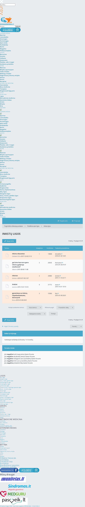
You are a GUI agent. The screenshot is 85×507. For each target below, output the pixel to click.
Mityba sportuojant (5, 448)
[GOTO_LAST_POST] (61, 254)
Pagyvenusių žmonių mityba (7, 451)
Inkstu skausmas (18, 254)
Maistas (2, 446)
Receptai (2, 456)
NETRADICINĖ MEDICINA (6, 83)
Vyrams (2, 409)
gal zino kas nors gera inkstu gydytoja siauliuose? (20, 264)
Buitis (1, 438)
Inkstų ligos (47, 226)
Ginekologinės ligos (5, 384)
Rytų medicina (3, 422)
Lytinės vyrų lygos (4, 386)
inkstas (15, 276)
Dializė (14, 284)
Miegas (1, 417)
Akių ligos (2, 377)
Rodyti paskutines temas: (23, 308)
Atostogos (2, 431)
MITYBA (2, 66)
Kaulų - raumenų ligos (5, 389)
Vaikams (2, 411)
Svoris (1, 454)
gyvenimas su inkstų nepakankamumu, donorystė (19, 295)
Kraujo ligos (3, 391)
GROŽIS (2, 52)
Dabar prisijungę (10, 333)
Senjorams (2, 412)
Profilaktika (3, 436)
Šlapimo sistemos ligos (5, 399)
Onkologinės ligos (4, 394)
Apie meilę (2, 434)
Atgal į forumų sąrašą (11, 326)
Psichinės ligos (3, 396)
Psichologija (3, 433)
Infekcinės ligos (4, 404)
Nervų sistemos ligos (5, 392)
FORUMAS (3, 107)
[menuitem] (76, 220)
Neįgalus (2, 439)
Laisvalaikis (3, 429)
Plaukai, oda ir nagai (5, 414)
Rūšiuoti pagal (57, 308)
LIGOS (1, 92)
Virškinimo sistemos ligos (6, 402)
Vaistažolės (3, 421)
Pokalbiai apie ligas (33, 226)
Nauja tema (10, 241)
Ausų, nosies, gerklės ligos (6, 381)
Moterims (2, 407)
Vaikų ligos (2, 401)
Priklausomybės (4, 441)
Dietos (1, 453)
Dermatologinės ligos (5, 382)
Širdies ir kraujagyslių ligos (7, 397)
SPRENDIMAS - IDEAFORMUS (32, 506)
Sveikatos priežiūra (5, 416)
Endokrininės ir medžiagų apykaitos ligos (10, 387)
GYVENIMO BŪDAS (5, 33)
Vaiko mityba (3, 449)
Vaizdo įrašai (3, 94)
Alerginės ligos (3, 379)
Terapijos (2, 424)
